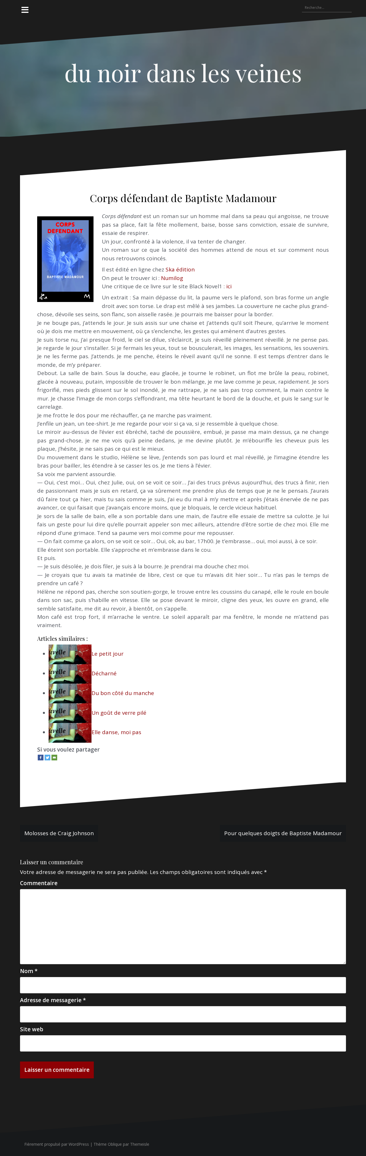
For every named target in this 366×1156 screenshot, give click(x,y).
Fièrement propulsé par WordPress (56, 1144)
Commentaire (38, 883)
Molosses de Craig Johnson (59, 833)
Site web (31, 1029)
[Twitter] (47, 757)
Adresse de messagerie (53, 1000)
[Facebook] (40, 757)
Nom (28, 971)
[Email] (54, 757)
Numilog (172, 278)
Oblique (115, 1144)
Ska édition (180, 269)
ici (229, 286)
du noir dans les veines (183, 72)
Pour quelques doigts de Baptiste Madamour (283, 833)
